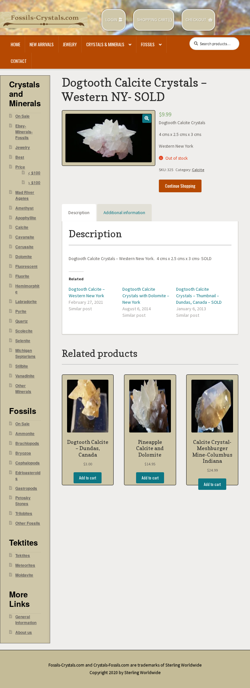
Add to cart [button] (87, 477)
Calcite (198, 169)
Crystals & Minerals (105, 44)
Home (15, 44)
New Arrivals (42, 44)
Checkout (196, 19)
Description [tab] (79, 212)
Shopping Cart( (153, 19)
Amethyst (24, 208)
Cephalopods (27, 463)
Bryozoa (23, 453)
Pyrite (20, 311)
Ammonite (25, 433)
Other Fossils (27, 523)
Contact (19, 61)
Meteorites (25, 565)
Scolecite (24, 331)
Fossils (148, 44)
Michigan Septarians (25, 353)
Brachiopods (27, 443)
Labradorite (26, 301)
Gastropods (26, 488)
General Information (25, 619)
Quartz (21, 321)
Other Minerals (23, 388)
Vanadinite (25, 376)
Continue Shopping (180, 186)
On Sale (22, 116)
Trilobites (23, 513)
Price (20, 167)
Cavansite (24, 237)
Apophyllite (25, 218)
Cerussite (24, 247)
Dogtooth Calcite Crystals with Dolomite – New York (145, 295)
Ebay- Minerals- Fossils (24, 131)
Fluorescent (26, 266)
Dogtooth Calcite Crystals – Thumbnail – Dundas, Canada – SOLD (199, 295)
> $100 (34, 182)
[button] (146, 118)
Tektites (22, 555)
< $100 (34, 173)
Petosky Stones (23, 500)
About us (23, 632)
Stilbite (21, 366)
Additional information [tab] (124, 212)
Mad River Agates (24, 195)
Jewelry (70, 44)
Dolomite (23, 256)
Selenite (22, 341)
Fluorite (22, 276)
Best (19, 157)
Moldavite (24, 575)
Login (111, 19)
